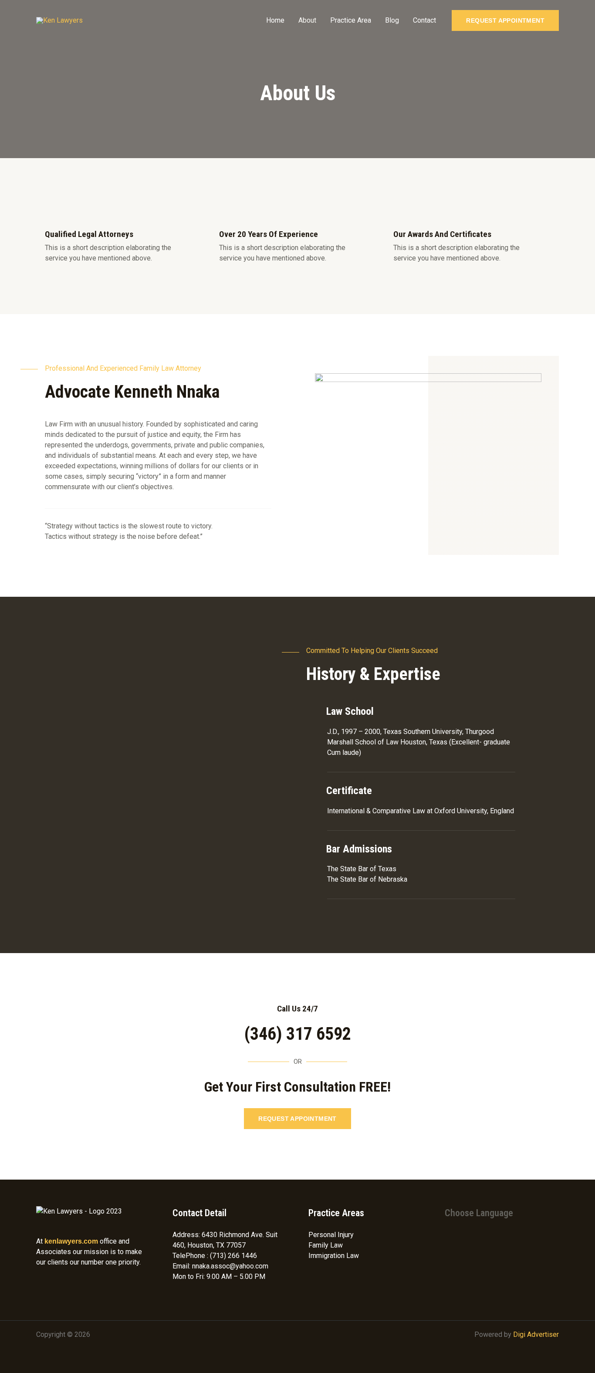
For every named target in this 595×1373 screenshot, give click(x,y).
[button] (505, 20)
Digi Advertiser (536, 1334)
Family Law (325, 1245)
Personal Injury (331, 1235)
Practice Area (350, 20)
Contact (424, 20)
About (307, 20)
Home (275, 20)
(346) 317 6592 (297, 1034)
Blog (392, 20)
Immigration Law (333, 1255)
